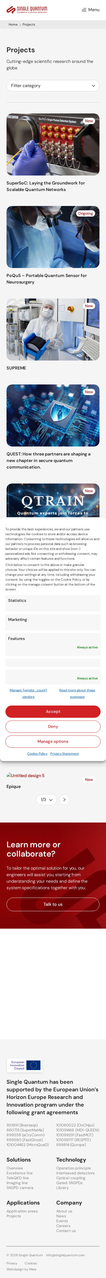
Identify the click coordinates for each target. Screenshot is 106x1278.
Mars (33, 1269)
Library (62, 1187)
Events (62, 1220)
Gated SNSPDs (69, 1182)
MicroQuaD (37, 1144)
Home (13, 24)
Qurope (77, 1144)
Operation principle (73, 1168)
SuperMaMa (31, 1130)
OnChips (85, 1125)
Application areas (22, 1211)
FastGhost (32, 1139)
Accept (53, 711)
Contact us (66, 1230)
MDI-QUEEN (87, 1130)
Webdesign (15, 1269)
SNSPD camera (20, 1187)
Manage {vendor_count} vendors (28, 693)
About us (64, 1211)
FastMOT (84, 1134)
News (61, 1216)
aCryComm (33, 1134)
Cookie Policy (37, 754)
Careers (63, 1225)
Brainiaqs (28, 1125)
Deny (53, 726)
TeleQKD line (18, 1177)
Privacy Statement (64, 754)
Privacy (12, 1263)
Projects (14, 1216)
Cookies (31, 1263)
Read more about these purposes (77, 693)
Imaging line (17, 1182)
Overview (15, 1168)
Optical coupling (71, 1177)
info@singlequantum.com (65, 1255)
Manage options (53, 741)
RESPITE (82, 1139)
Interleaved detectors (75, 1173)
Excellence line (20, 1173)
